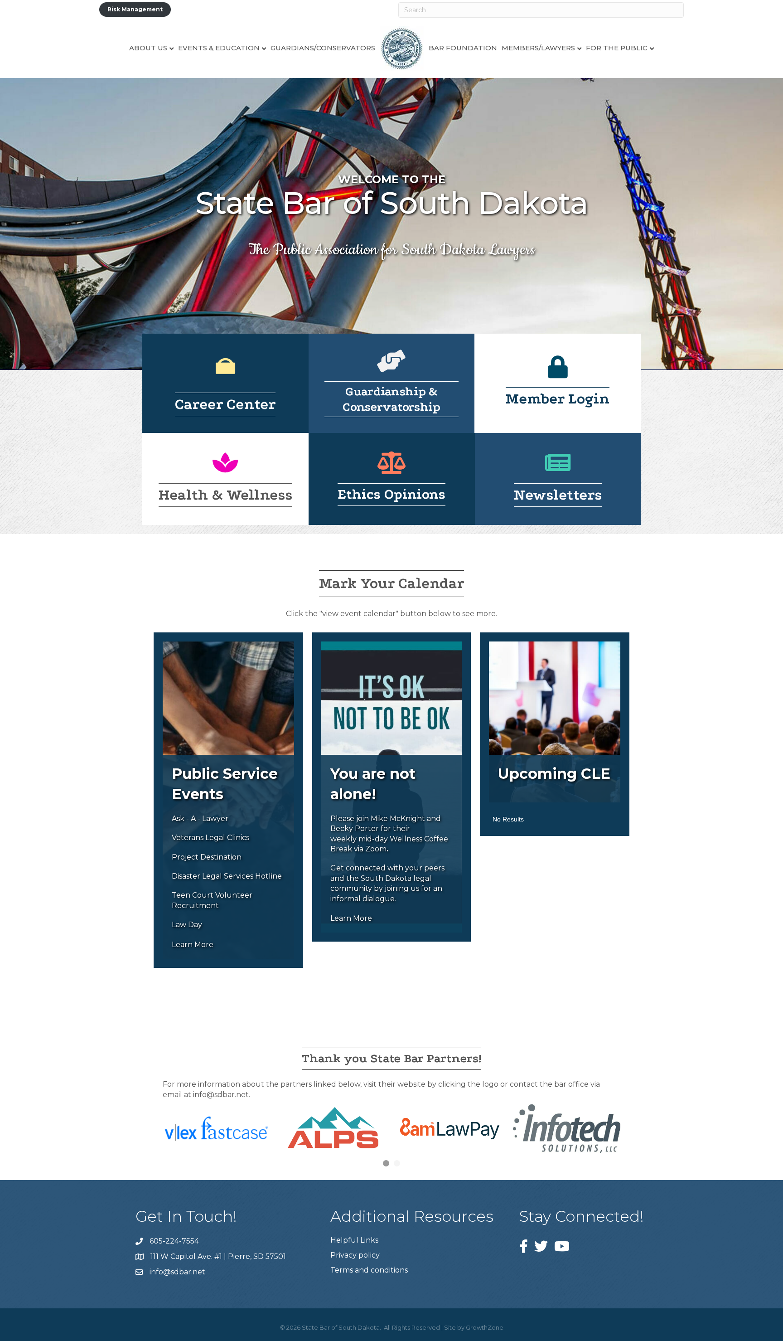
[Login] (558, 373)
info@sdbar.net (177, 1272)
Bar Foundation (463, 48)
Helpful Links (354, 1240)
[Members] (391, 367)
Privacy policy (355, 1255)
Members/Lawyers (538, 48)
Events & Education (219, 48)
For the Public (617, 48)
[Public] (225, 372)
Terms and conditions (369, 1270)
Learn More (192, 944)
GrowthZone (484, 1327)
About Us (148, 48)
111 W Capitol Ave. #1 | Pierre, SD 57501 (218, 1256)
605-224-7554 (174, 1241)
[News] (557, 468)
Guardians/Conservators (323, 48)
